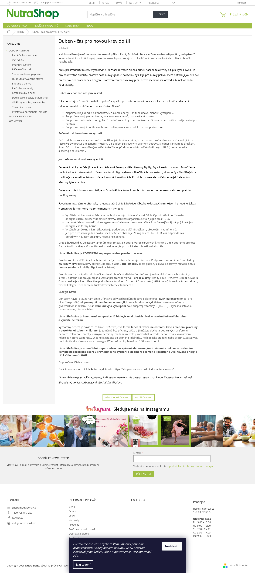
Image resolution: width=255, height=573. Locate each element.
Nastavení (83, 565)
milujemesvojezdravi (24, 523)
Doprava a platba (79, 533)
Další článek (143, 397)
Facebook (17, 518)
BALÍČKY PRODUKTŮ (20, 116)
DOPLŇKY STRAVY (19, 50)
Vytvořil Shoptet (239, 565)
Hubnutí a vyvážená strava (27, 78)
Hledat (160, 14)
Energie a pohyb (21, 83)
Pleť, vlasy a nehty (22, 88)
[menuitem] (17, 25)
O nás (105, 2)
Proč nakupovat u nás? (82, 529)
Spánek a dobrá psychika (26, 74)
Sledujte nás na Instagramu (141, 409)
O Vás (119, 2)
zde (75, 556)
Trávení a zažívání (22, 107)
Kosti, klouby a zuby (23, 93)
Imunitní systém (21, 64)
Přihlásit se (143, 474)
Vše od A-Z (18, 60)
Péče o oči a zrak (21, 69)
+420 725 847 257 (22, 512)
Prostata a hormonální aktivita (29, 111)
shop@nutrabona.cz (24, 507)
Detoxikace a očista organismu (30, 97)
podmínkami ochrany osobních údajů (191, 466)
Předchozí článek (117, 397)
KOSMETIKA (15, 121)
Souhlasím (172, 546)
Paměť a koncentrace (24, 55)
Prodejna (153, 2)
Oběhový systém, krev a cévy (29, 102)
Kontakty (135, 2)
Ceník (92, 2)
